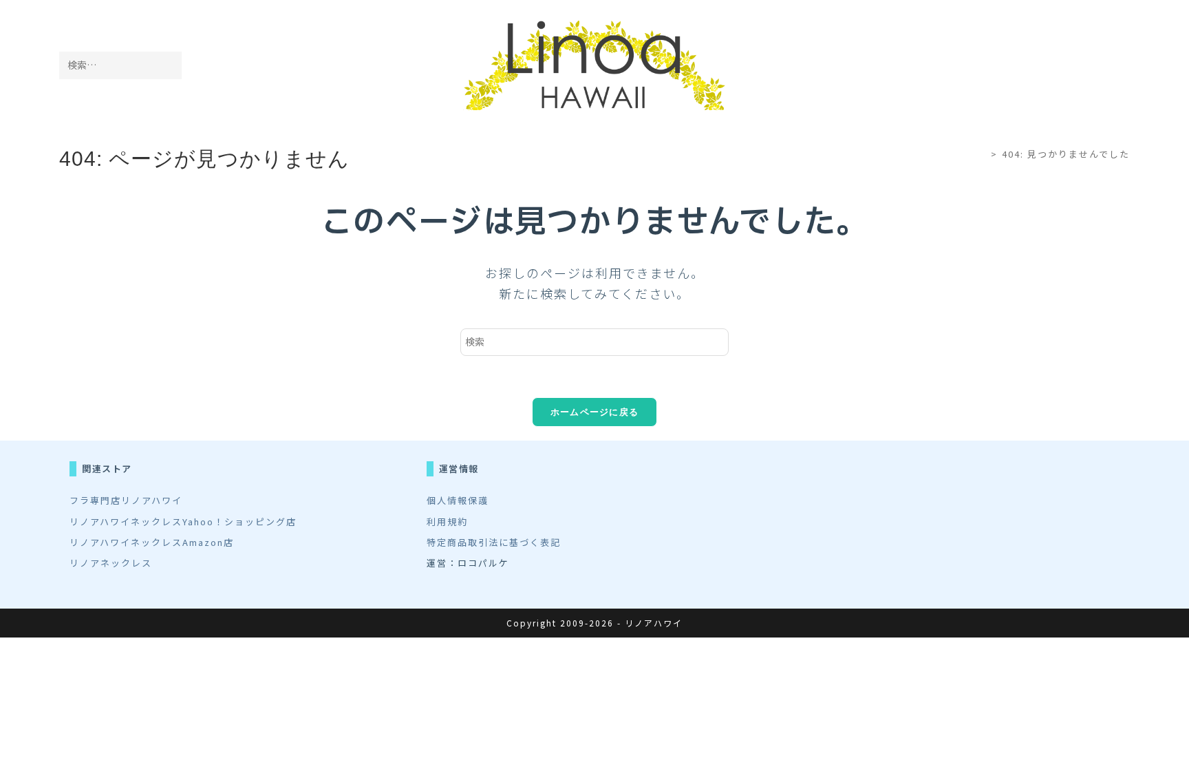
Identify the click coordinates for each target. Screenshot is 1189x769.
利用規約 (447, 521)
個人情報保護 (458, 500)
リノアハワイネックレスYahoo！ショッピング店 (183, 521)
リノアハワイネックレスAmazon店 (151, 542)
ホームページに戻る (594, 412)
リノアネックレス (110, 562)
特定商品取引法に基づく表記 (494, 542)
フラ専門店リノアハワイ (125, 500)
